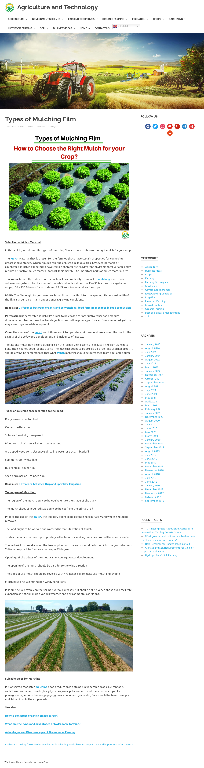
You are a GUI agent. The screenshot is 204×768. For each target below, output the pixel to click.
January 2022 (152, 370)
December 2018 (154, 466)
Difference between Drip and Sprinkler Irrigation (49, 484)
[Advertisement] (170, 166)
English (123, 26)
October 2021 (153, 378)
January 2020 (152, 439)
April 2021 (151, 401)
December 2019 (154, 443)
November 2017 (154, 493)
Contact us (102, 28)
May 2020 (150, 431)
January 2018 (152, 485)
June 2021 (151, 393)
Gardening (176, 19)
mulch (38, 332)
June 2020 (151, 428)
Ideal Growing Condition (158, 293)
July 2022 (150, 363)
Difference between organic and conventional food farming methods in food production (74, 307)
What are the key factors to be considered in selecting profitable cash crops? (50, 744)
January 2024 (152, 355)
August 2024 (152, 347)
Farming (149, 278)
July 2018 (150, 477)
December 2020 (154, 416)
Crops (157, 19)
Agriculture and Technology (57, 7)
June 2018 (151, 481)
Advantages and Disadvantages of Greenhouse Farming (40, 732)
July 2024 (150, 351)
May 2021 (150, 397)
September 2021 (154, 382)
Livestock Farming (20, 28)
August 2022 (152, 359)
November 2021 (154, 374)
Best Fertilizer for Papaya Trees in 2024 (167, 543)
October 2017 (153, 496)
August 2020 (152, 420)
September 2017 (154, 500)
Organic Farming (113, 19)
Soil (42, 28)
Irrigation (138, 19)
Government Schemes (46, 19)
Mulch (14, 258)
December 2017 (154, 489)
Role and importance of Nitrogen (112, 744)
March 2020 (152, 435)
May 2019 (150, 462)
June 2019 (151, 458)
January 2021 (152, 412)
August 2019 (152, 451)
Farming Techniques (81, 19)
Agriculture (16, 19)
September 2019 (154, 447)
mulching (41, 686)
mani (30, 126)
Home (83, 28)
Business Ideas (62, 28)
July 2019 (150, 454)
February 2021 (153, 409)
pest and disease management (162, 312)
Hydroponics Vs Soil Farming (161, 555)
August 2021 (152, 386)
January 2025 (152, 344)
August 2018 (152, 473)
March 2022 (152, 367)
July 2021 (150, 389)
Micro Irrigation (154, 304)
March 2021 (152, 405)
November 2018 (154, 470)
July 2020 (150, 424)
